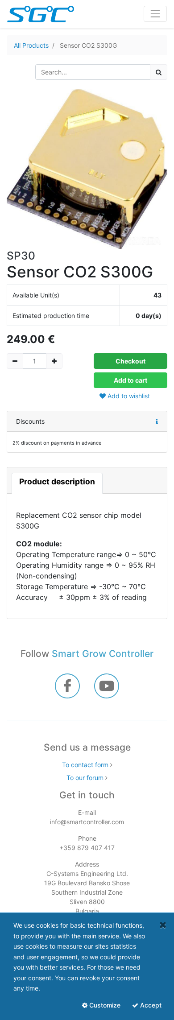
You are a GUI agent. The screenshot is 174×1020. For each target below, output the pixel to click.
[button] (157, 421)
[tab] (57, 483)
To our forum (85, 777)
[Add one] (54, 361)
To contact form (85, 764)
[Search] (158, 72)
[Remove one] (15, 361)
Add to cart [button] (130, 380)
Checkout (130, 361)
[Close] (163, 924)
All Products (31, 45)
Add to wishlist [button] (128, 396)
